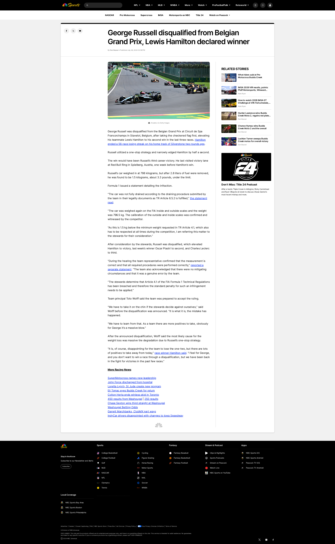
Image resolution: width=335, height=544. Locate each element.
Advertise (64, 526)
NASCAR (109, 15)
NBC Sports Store (100, 526)
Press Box (111, 526)
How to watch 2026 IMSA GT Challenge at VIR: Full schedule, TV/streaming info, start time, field (253, 101)
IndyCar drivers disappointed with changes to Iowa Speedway (145, 415)
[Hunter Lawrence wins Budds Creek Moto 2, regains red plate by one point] (228, 116)
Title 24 (199, 15)
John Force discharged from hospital (130, 382)
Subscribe (66, 466)
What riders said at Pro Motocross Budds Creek (250, 76)
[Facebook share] (66, 30)
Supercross (146, 15)
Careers (71, 526)
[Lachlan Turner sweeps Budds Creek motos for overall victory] (228, 141)
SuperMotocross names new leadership (132, 378)
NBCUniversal (74, 530)
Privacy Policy (131, 526)
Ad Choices (120, 526)
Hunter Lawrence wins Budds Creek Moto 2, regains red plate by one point (253, 114)
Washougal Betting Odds (123, 407)
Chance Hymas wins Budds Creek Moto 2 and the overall (252, 127)
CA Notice (160, 526)
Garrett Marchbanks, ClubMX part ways (132, 411)
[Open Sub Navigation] (140, 5)
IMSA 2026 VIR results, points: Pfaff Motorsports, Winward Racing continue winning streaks (254, 88)
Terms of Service (171, 526)
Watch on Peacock (218, 15)
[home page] (71, 5)
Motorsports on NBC (179, 15)
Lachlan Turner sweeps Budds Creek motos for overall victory (253, 139)
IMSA (160, 15)
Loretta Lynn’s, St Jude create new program (134, 386)
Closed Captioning (82, 526)
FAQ (91, 526)
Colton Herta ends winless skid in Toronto (133, 394)
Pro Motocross (127, 15)
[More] (255, 5)
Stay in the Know (68, 456)
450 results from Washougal (125, 398)
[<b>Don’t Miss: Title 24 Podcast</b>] (246, 167)
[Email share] (80, 30)
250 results (151, 398)
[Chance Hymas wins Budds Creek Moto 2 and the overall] (228, 128)
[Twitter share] (73, 30)
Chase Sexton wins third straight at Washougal (136, 403)
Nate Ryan (242, 94)
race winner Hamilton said (170, 352)
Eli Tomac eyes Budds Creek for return (131, 390)
